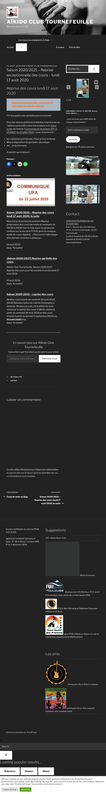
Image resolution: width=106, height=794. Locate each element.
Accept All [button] (25, 789)
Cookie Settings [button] (10, 789)
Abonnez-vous (49, 358)
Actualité (16, 377)
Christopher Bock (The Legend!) (80, 708)
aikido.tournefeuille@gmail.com (80, 220)
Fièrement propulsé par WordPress (21, 732)
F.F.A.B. (60, 608)
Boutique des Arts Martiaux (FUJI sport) (82, 592)
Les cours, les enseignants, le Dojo (33, 40)
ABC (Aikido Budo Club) (55, 538)
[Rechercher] (94, 69)
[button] (68, 87)
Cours (14, 381)
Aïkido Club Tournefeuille (50, 22)
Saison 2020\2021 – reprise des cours (30, 294)
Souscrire (73, 139)
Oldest (46, 771)
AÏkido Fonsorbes (87, 575)
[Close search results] (6, 755)
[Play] (82, 165)
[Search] (53, 744)
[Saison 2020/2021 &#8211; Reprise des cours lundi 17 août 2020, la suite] (31, 205)
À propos (60, 47)
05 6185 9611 (72, 224)
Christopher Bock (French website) (82, 684)
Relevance (9, 771)
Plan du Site (74, 47)
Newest (29, 771)
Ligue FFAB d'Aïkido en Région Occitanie (81, 634)
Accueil (10, 47)
